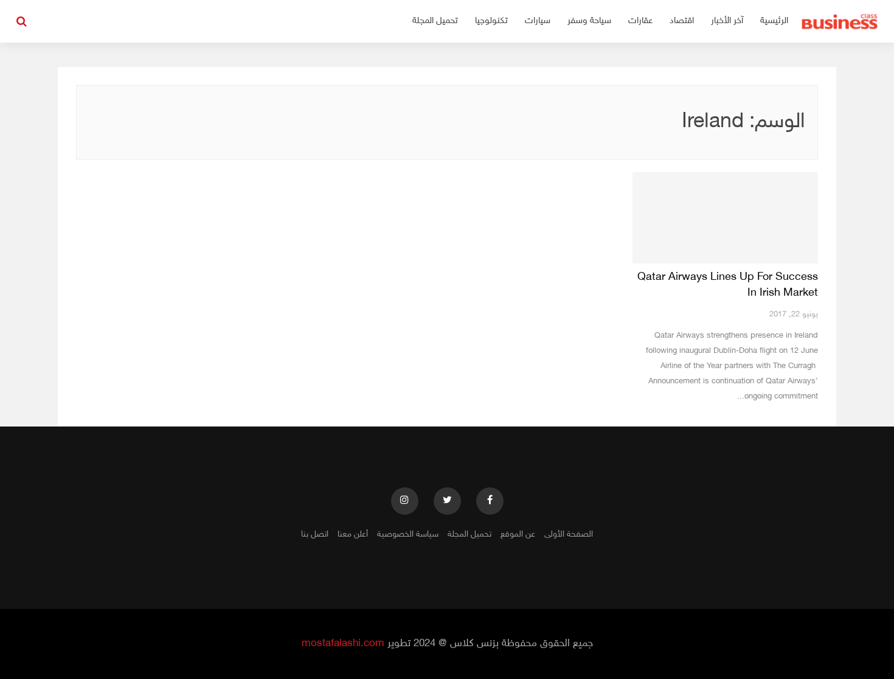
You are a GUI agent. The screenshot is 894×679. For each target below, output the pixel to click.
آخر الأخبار (727, 21)
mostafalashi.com (343, 644)
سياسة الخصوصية (407, 534)
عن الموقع (518, 534)
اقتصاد (682, 21)
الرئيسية (774, 21)
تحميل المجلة (435, 21)
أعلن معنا (353, 534)
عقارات (640, 21)
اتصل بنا (314, 534)
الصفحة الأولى (568, 534)
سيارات (537, 21)
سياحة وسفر (589, 21)
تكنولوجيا (491, 21)
